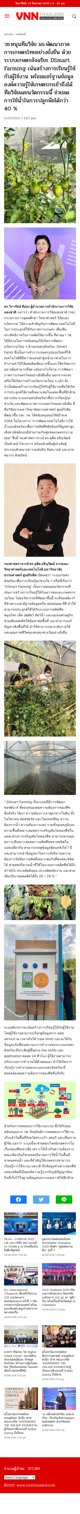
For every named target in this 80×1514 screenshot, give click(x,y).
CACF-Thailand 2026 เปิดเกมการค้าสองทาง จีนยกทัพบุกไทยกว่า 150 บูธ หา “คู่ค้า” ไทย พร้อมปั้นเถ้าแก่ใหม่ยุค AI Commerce (58, 1297)
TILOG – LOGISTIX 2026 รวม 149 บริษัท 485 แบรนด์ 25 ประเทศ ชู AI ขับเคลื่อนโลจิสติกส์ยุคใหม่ (21, 1245)
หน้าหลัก (8, 34)
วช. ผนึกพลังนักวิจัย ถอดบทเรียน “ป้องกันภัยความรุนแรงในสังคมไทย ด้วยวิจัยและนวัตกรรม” (58, 1420)
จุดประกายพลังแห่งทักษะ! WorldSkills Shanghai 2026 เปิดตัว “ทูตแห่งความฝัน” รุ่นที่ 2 (57, 1245)
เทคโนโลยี (21, 34)
